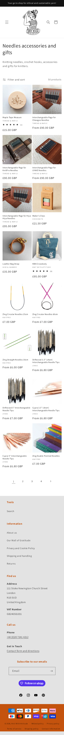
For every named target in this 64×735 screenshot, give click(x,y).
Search (10, 511)
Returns (11, 563)
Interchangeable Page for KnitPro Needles (14, 169)
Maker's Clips (38, 215)
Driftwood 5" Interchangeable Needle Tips (16, 409)
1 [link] (13, 481)
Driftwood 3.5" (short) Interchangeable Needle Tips (46, 361)
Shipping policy (32, 728)
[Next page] (50, 481)
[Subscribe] (51, 671)
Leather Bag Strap (11, 263)
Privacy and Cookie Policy (21, 548)
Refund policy (38, 723)
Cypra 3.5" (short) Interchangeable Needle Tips (46, 409)
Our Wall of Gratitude (19, 540)
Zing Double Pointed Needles (46, 456)
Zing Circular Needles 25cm (15, 314)
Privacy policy (53, 723)
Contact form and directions (23, 650)
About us (12, 532)
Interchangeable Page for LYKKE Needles (44, 169)
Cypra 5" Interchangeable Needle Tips (15, 457)
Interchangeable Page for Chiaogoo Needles (44, 118)
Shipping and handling (19, 555)
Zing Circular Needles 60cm (45, 314)
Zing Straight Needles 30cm (15, 359)
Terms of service (14, 728)
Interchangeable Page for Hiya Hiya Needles (17, 217)
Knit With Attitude (19, 723)
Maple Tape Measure (12, 117)
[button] (7, 22)
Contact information (51, 728)
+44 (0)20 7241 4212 (17, 637)
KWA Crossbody (39, 263)
